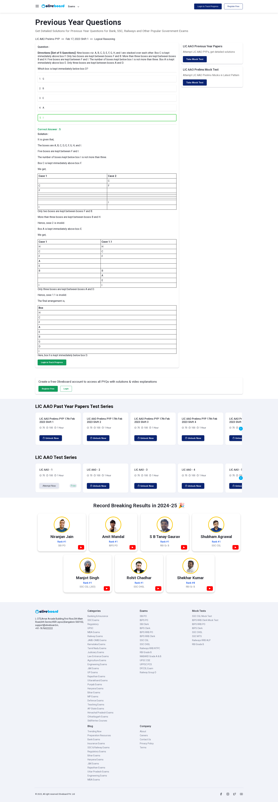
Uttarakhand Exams (98, 680)
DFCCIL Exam (146, 668)
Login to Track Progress (208, 6)
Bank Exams (94, 739)
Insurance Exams (96, 743)
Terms (143, 747)
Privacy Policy (147, 743)
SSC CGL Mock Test (202, 616)
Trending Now (95, 731)
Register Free (233, 6)
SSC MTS (197, 636)
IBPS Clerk (145, 628)
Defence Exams (96, 700)
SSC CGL (144, 640)
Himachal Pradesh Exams (100, 712)
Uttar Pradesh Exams (98, 771)
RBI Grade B (146, 652)
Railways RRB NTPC (150, 648)
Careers (144, 735)
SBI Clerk (144, 624)
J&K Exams (93, 668)
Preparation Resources (99, 735)
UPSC (90, 628)
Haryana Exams (95, 688)
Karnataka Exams (96, 644)
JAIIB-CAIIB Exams (97, 640)
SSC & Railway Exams (99, 747)
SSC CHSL (145, 644)
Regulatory (93, 624)
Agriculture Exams (97, 660)
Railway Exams (95, 636)
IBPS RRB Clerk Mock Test (205, 620)
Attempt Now (49, 485)
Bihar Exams (94, 692)
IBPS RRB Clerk (147, 636)
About (143, 731)
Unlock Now (52, 438)
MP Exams (93, 696)
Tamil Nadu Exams (97, 648)
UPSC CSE (145, 660)
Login (66, 389)
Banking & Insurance (98, 616)
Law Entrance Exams (98, 656)
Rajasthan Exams (96, 676)
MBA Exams (94, 632)
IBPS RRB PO (146, 632)
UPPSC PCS (146, 664)
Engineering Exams (97, 664)
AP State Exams (96, 708)
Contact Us (145, 739)
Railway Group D (148, 672)
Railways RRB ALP (201, 640)
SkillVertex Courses (97, 720)
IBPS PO (144, 620)
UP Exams (93, 672)
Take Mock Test (194, 59)
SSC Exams (93, 620)
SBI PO (143, 616)
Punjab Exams (95, 684)
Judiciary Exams (96, 652)
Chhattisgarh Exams (98, 716)
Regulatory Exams (97, 751)
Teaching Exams (96, 704)
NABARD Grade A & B (150, 656)
